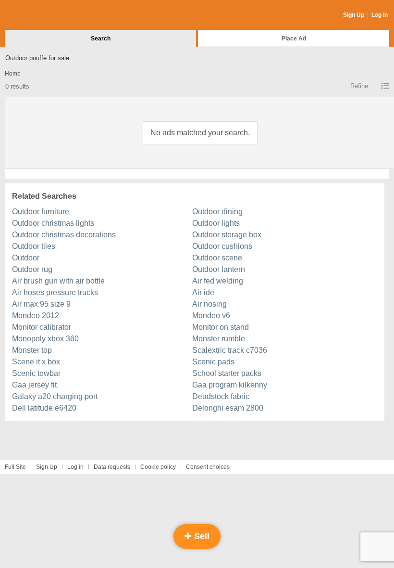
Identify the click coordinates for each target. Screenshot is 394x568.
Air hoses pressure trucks (55, 292)
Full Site (15, 467)
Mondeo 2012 (35, 315)
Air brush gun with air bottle (58, 281)
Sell (200, 536)
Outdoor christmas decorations (64, 235)
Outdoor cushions (222, 246)
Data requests (112, 467)
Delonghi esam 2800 (227, 408)
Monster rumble (218, 339)
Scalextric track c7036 (229, 350)
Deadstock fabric (220, 396)
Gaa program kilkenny (229, 385)
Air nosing (209, 304)
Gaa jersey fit (34, 385)
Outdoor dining (217, 211)
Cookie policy (158, 467)
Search (101, 38)
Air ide (203, 292)
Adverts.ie (42, 15)
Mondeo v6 (211, 315)
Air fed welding (217, 281)
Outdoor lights (216, 223)
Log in (75, 467)
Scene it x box (36, 362)
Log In (379, 15)
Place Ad (294, 38)
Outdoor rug (32, 269)
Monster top (32, 350)
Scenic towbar (36, 373)
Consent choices (208, 467)
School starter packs (226, 373)
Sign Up (353, 15)
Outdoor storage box (226, 235)
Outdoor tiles (33, 246)
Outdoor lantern (218, 269)
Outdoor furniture (40, 211)
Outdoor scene (217, 258)
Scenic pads (213, 362)
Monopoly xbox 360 (45, 339)
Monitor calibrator (41, 327)
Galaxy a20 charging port (55, 396)
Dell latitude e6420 (44, 408)
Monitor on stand (220, 327)
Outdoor (25, 258)
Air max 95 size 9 (41, 304)
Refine (359, 86)
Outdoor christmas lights (53, 223)
